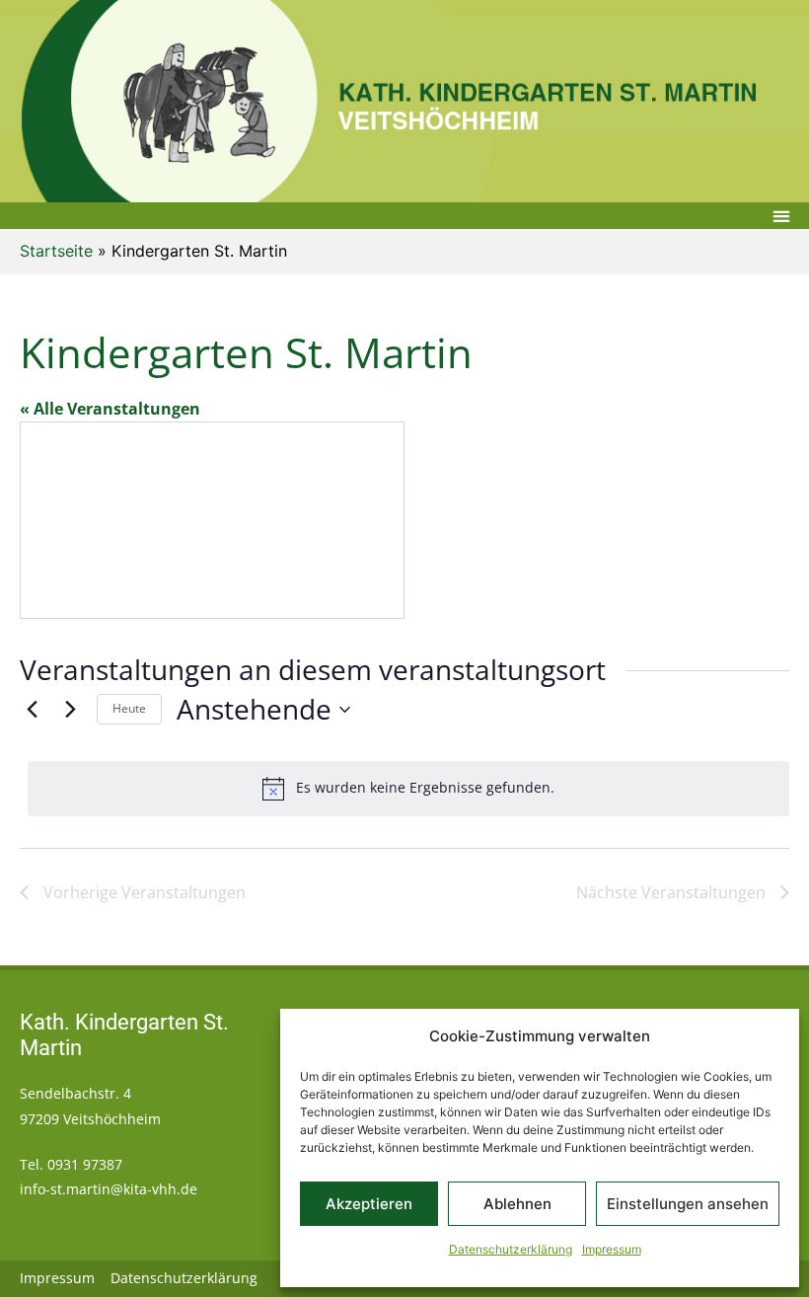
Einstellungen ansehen (688, 1203)
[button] (781, 215)
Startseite (56, 251)
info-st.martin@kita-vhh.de (108, 1189)
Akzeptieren (369, 1203)
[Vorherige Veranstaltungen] (31, 710)
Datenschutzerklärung (510, 1249)
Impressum (611, 1249)
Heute (129, 708)
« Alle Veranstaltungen (110, 409)
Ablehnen (517, 1203)
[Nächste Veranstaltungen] (70, 710)
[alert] (408, 788)
